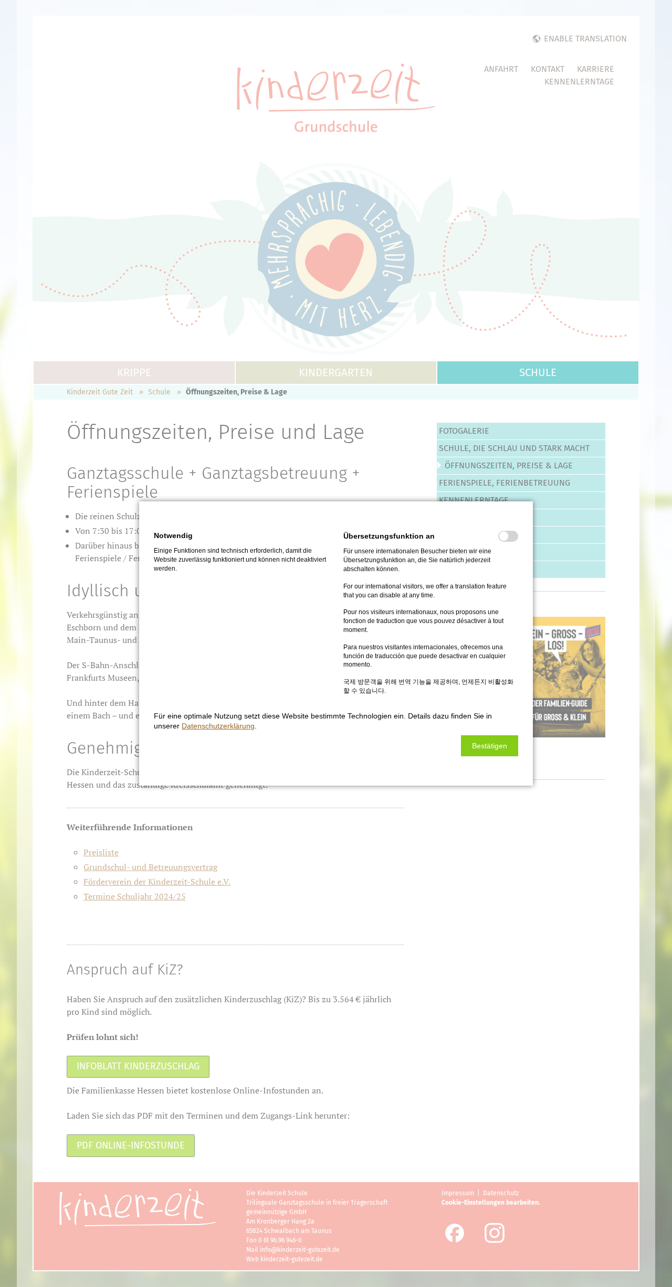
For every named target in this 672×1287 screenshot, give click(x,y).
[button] (489, 745)
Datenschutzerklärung (218, 726)
